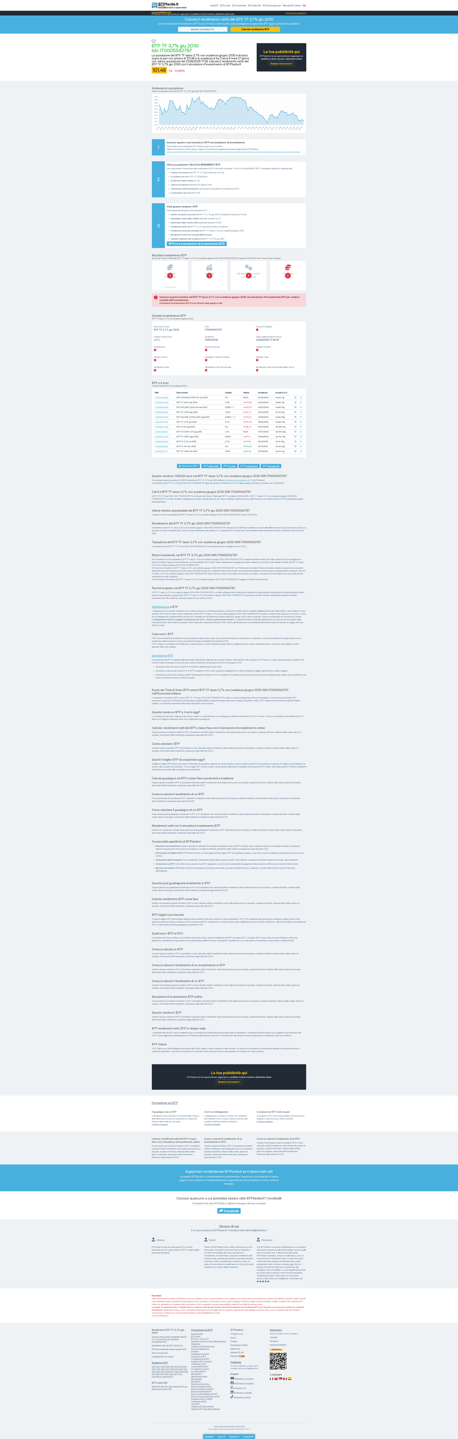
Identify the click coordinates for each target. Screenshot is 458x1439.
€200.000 (258, 152)
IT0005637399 (161, 427)
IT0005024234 (161, 402)
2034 (154, 1369)
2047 (172, 1372)
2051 (153, 1374)
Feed (234, 1356)
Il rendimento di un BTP (200, 1359)
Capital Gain (195, 1344)
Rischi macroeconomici (200, 1384)
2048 (177, 1372)
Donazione (274, 1341)
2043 (154, 1372)
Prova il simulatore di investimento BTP (198, 243)
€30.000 (216, 152)
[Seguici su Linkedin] (231, 1393)
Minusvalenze (196, 1379)
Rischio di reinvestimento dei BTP (204, 1394)
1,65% (227, 451)
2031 (176, 1367)
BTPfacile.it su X (239, 1388)
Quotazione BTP (162, 655)
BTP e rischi (195, 1336)
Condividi (231, 1211)
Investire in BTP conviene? (201, 1361)
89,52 (245, 397)
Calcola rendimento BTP (255, 29)
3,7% (227, 422)
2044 (158, 1372)
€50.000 (190, 152)
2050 (186, 1372)
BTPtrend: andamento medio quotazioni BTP (169, 1349)
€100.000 (181, 152)
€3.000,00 (286, 152)
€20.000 (198, 152)
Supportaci (276, 1330)
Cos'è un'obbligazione (200, 1349)
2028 (163, 1367)
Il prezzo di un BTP (198, 1356)
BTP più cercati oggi (160, 1353)
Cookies (233, 1341)
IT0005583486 (161, 407)
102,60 (248, 446)
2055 (171, 1374)
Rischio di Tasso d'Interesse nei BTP (205, 1396)
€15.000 (242, 152)
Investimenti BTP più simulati (163, 1356)
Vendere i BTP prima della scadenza (205, 1409)
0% (226, 397)
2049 (181, 1372)
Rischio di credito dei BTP (201, 1386)
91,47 (248, 436)
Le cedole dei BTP (198, 1371)
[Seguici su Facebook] (232, 1383)
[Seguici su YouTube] (232, 1379)
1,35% (227, 412)
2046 (167, 1372)
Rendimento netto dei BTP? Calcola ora (167, 1345)
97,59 (248, 441)
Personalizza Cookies (239, 1345)
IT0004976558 (161, 397)
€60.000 (267, 152)
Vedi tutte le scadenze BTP (162, 1377)
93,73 (248, 412)
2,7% (227, 441)
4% (226, 446)
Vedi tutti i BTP (189, 466)
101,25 (248, 417)
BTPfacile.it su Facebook (244, 1383)
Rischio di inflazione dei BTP (202, 1389)
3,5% (227, 402)
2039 (176, 1369)
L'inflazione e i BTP (198, 1364)
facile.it (168, 4)
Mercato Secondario (199, 1376)
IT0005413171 (161, 451)
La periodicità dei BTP (199, 1366)
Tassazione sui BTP (198, 1401)
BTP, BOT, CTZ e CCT (200, 1339)
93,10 (245, 432)
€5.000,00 (207, 152)
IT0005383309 (161, 412)
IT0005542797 (161, 422)
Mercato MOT (196, 1374)
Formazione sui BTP (165, 1103)
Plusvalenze (196, 1381)
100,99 (248, 402)
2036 (163, 1369)
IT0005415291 (161, 432)
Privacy (233, 1338)
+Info (232, 14)
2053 (162, 1374)
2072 (180, 1374)
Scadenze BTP (160, 1362)
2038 (172, 1369)
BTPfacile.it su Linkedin (243, 1393)
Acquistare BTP (197, 1334)
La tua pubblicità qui (161, 12)
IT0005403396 (162, 436)
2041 (185, 1369)
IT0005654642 (161, 441)
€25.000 (250, 152)
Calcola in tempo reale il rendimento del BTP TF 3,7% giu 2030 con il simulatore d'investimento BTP (169, 1339)
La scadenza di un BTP (200, 1369)
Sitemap (235, 1349)
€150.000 (296, 152)
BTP (211, 466)
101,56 (248, 407)
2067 (176, 1374)
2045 (163, 1372)
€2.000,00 (276, 152)
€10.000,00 (172, 152)
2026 (154, 1367)
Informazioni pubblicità (295, 13)
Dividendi (194, 1351)
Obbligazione (160, 607)
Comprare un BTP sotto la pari (203, 1346)
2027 (158, 1367)
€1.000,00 (225, 152)
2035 (158, 1369)
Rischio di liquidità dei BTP (201, 1391)
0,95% (228, 436)
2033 (185, 1367)
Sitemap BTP (237, 1352)
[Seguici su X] (231, 1388)
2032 (180, 1367)
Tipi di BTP (195, 1404)
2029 (167, 1367)
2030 (172, 1367)
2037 (167, 1369)
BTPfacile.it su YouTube (244, 1379)
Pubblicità (235, 1362)
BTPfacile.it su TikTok (242, 1397)
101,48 (248, 422)
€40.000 (234, 152)
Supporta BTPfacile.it (278, 1345)
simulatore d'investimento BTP (239, 480)
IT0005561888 (161, 446)
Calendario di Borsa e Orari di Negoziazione (208, 1341)
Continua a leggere (160, 1124)
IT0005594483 (162, 417)
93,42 (248, 451)
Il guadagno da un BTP (200, 1354)
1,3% (227, 432)
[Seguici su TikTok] (231, 1397)
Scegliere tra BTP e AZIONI (201, 1399)
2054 (167, 1374)
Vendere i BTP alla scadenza (202, 1406)
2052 (158, 1374)
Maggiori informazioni (281, 63)
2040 (181, 1369)
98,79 (248, 427)
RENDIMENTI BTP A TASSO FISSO (172, 8)
